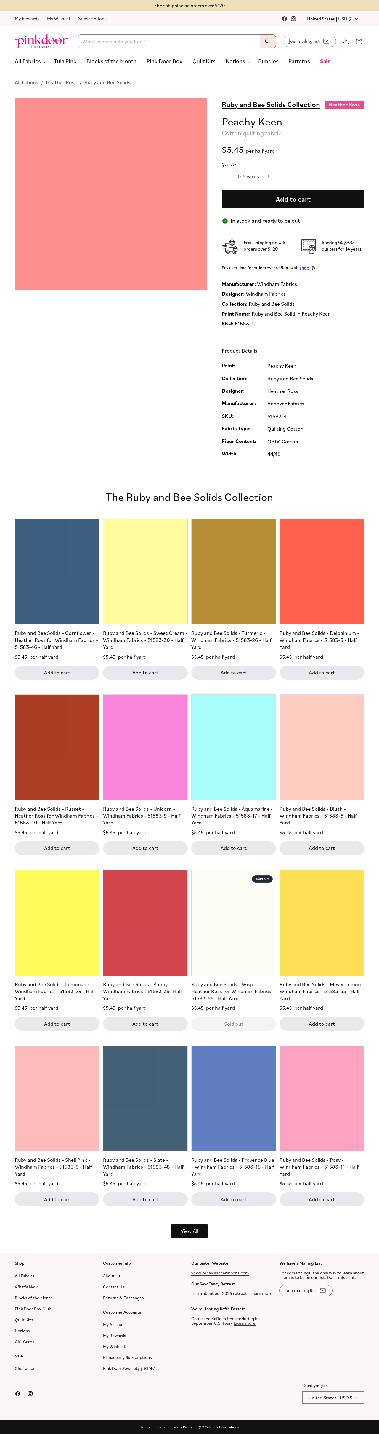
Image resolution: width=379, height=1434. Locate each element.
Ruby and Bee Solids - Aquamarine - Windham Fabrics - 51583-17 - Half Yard (232, 815)
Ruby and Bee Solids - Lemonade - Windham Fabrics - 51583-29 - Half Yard (55, 991)
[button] (29, 61)
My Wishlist (58, 18)
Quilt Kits (24, 1319)
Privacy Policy (181, 1427)
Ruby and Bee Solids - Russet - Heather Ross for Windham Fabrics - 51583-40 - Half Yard (56, 815)
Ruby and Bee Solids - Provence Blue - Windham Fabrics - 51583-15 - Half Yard (232, 1166)
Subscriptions (92, 18)
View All (189, 1231)
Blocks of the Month (34, 1297)
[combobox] (177, 41)
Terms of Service (153, 1427)
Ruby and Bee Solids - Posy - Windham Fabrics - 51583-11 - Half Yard (319, 1166)
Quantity (229, 164)
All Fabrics (26, 82)
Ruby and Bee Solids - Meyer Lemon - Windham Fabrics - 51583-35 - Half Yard (322, 991)
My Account (114, 1324)
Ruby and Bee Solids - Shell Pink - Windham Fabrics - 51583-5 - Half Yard (53, 1166)
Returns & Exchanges (123, 1297)
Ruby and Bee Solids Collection (271, 104)
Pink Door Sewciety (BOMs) (129, 1368)
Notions (22, 1330)
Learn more (261, 1293)
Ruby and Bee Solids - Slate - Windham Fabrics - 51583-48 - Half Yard (143, 1166)
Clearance (24, 1368)
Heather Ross (61, 82)
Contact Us (113, 1286)
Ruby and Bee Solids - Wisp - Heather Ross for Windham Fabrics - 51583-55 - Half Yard (232, 991)
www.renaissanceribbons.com (220, 1272)
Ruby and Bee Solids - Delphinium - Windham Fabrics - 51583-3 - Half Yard (319, 640)
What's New (26, 1286)
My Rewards (27, 18)
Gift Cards (24, 1341)
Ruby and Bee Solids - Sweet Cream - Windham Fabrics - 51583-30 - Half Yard (145, 640)
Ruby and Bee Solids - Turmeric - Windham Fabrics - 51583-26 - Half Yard (231, 640)
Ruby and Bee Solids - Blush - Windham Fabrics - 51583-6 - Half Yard (318, 815)
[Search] (268, 41)
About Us (112, 1275)
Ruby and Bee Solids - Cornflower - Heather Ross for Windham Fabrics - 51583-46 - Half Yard (56, 640)
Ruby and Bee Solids (107, 82)
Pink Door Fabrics (225, 1427)
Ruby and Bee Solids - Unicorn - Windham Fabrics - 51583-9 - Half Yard (141, 815)
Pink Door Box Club (33, 1308)
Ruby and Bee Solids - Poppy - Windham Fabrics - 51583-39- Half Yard (142, 991)
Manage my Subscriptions (127, 1357)
